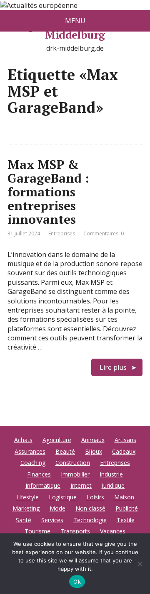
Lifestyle (27, 497)
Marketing (26, 508)
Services (52, 520)
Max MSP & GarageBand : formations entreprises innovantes (48, 191)
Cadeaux (123, 451)
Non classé (90, 508)
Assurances (30, 451)
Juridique (113, 485)
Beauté (65, 451)
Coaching (32, 463)
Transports (75, 531)
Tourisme (37, 531)
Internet (81, 485)
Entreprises (61, 233)
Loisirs (95, 497)
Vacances (112, 531)
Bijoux (93, 451)
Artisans (125, 440)
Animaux (93, 440)
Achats (23, 440)
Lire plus (113, 367)
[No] (139, 564)
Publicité (126, 508)
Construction (72, 463)
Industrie (111, 474)
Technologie (90, 520)
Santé (23, 520)
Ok (77, 581)
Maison (124, 497)
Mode (57, 508)
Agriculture (56, 440)
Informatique (42, 485)
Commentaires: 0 (103, 233)
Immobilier (75, 474)
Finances (39, 474)
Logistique (63, 497)
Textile (126, 520)
